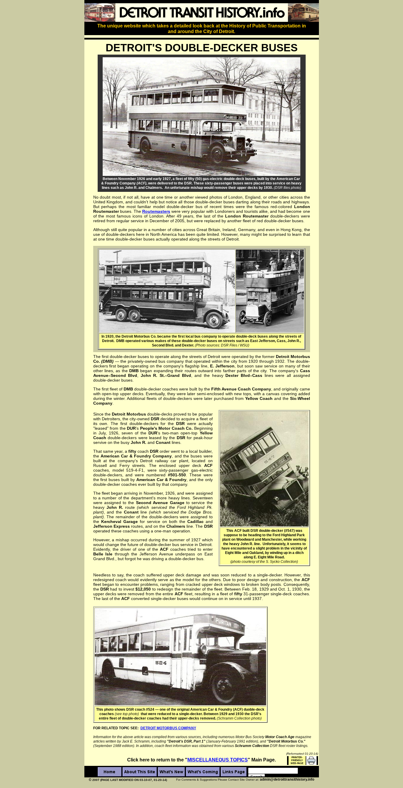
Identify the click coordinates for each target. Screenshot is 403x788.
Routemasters (156, 211)
